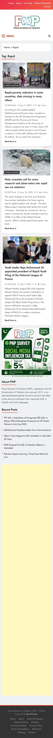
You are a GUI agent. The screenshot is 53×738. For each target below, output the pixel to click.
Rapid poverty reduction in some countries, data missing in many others (24, 96)
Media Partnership (42, 3)
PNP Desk (11, 105)
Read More (9, 141)
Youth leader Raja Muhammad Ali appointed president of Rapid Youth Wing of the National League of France (25, 273)
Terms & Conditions (20, 729)
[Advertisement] (26, 580)
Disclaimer (37, 729)
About (18, 3)
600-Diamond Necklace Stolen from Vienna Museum (27, 430)
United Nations (12, 85)
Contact (47, 6)
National (9, 260)
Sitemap (21, 732)
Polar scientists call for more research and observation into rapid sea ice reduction (26, 183)
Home (11, 3)
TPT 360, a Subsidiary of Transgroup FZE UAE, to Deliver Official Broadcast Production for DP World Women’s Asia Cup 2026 (26, 421)
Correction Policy (19, 725)
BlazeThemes (31, 714)
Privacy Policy (36, 725)
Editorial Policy (21, 722)
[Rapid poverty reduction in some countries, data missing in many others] (26, 75)
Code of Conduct (35, 718)
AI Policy (35, 722)
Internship (27, 3)
